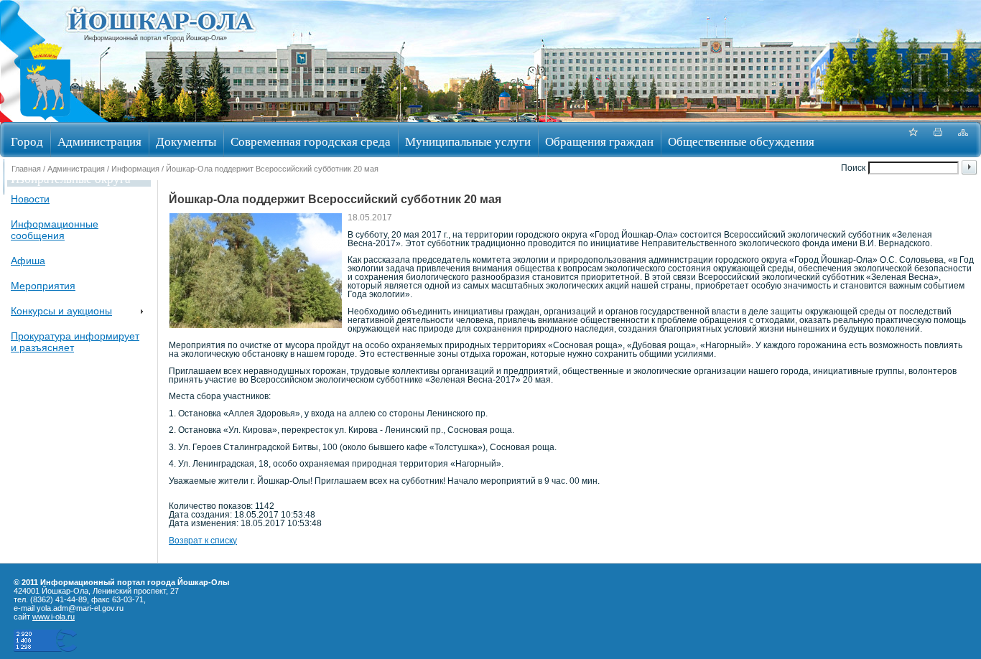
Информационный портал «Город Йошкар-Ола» (155, 38)
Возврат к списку (203, 540)
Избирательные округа (71, 178)
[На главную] (45, 117)
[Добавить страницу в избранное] (913, 139)
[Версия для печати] (938, 139)
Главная (26, 168)
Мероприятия (43, 285)
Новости (30, 199)
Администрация (99, 141)
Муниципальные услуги (468, 141)
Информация (135, 168)
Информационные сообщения (54, 229)
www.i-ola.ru (53, 616)
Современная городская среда (311, 141)
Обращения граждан (599, 141)
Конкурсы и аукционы (61, 311)
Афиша (28, 260)
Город (27, 141)
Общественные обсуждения (741, 141)
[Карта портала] (963, 139)
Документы (186, 141)
